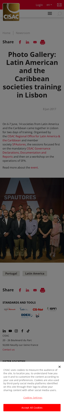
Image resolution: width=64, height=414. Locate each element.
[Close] (60, 366)
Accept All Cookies (32, 407)
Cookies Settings (32, 397)
